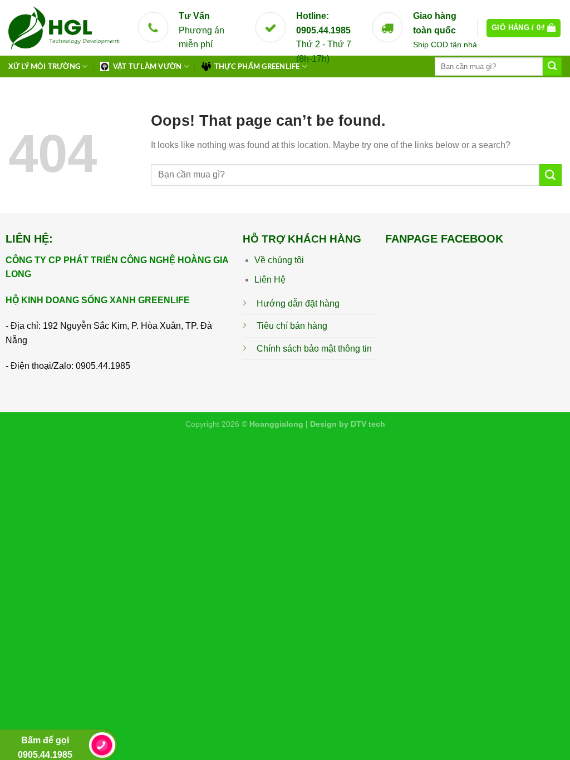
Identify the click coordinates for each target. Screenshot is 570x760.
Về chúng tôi (279, 260)
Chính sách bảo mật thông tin (314, 348)
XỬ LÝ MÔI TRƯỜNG (44, 66)
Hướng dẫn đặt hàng (298, 303)
